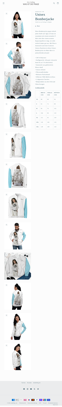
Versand (44, 403)
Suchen (24, 382)
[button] (3, 3)
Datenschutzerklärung (32, 403)
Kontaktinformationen (53, 403)
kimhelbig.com (14, 403)
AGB (40, 403)
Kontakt (29, 382)
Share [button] (38, 26)
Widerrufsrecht (22, 403)
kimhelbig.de (37, 382)
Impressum (55, 404)
